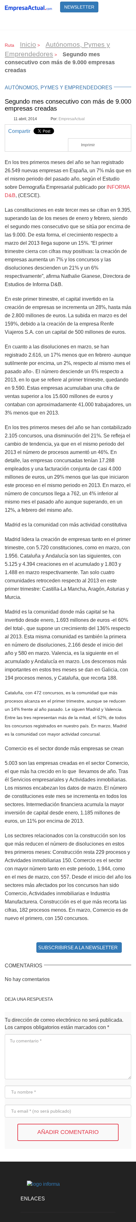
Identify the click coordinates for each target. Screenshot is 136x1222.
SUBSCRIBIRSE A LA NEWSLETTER (78, 947)
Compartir (19, 131)
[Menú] (123, 22)
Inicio (28, 44)
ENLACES (33, 1198)
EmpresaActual (72, 119)
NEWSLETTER (79, 7)
